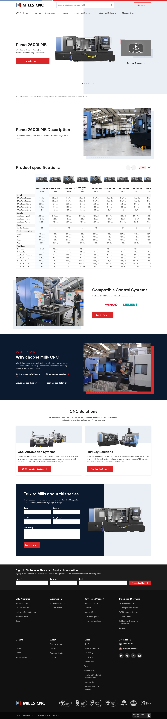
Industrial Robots (56, 608)
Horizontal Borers (22, 617)
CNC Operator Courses (127, 603)
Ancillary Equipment (91, 617)
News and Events (56, 653)
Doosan (18, 621)
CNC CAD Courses (125, 617)
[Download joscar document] (123, 703)
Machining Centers (22, 603)
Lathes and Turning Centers (26, 612)
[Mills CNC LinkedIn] (121, 655)
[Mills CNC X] (133, 655)
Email (26, 518)
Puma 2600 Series (83, 96)
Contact (53, 658)
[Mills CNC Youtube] (139, 655)
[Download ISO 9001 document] (111, 703)
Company (57, 508)
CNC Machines (22, 13)
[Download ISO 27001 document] (65, 703)
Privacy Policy (89, 662)
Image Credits (89, 682)
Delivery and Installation (93, 621)
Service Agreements (91, 603)
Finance (65, 13)
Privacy (134, 716)
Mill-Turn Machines (22, 608)
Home (18, 644)
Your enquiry (29, 528)
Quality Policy (89, 644)
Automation (50, 13)
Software (122, 628)
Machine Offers (128, 13)
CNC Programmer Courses (128, 608)
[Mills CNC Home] (30, 5)
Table (143, 168)
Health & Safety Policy (92, 648)
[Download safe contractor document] (133, 703)
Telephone (57, 518)
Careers (53, 649)
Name (26, 508)
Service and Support (83, 13)
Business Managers (57, 644)
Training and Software (107, 13)
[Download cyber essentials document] (145, 703)
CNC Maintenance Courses (128, 612)
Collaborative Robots (57, 603)
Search (111, 5)
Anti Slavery (88, 657)
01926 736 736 (128, 644)
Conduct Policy (89, 671)
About (53, 640)
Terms (138, 716)
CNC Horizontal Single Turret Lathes (65, 96)
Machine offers (21, 657)
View (42, 192)
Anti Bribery (88, 653)
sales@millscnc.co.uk (130, 649)
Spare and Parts (90, 612)
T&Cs (86, 666)
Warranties (88, 608)
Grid (148, 168)
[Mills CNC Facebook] (127, 655)
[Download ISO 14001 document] (96, 703)
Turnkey (37, 13)
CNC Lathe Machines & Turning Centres (41, 96)
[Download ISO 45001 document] (81, 703)
